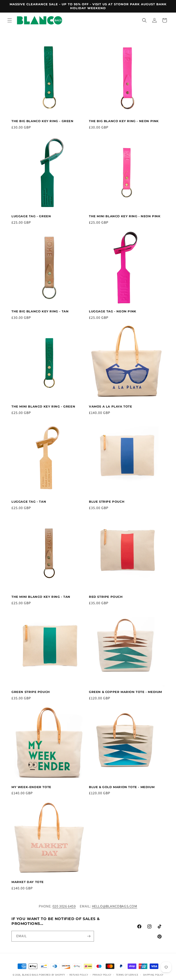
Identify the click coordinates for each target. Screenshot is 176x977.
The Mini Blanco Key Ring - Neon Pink (125, 216)
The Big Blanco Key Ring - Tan (40, 311)
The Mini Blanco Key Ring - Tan (40, 597)
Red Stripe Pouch (106, 597)
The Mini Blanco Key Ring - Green (43, 406)
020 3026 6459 (64, 906)
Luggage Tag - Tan (28, 501)
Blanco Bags (30, 974)
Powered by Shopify (52, 974)
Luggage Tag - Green (31, 216)
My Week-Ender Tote (31, 787)
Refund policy (78, 974)
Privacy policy (102, 974)
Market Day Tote (27, 882)
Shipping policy (153, 974)
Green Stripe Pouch (30, 692)
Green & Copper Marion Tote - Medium (125, 692)
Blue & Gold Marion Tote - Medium (121, 787)
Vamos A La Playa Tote (110, 406)
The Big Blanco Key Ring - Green (42, 121)
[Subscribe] (89, 936)
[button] (10, 20)
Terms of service (127, 974)
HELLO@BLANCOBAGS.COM (114, 906)
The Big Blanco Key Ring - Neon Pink (124, 121)
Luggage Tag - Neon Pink (112, 311)
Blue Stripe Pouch (106, 501)
